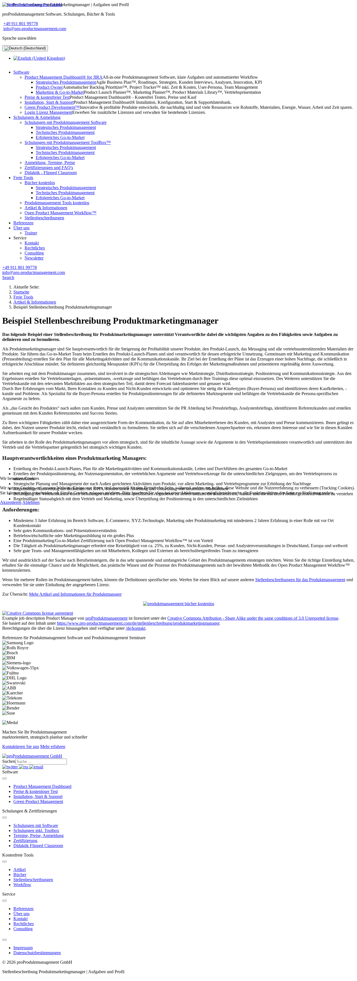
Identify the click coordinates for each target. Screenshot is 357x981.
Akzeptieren (10, 502)
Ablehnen (31, 502)
